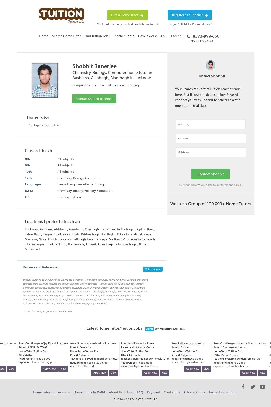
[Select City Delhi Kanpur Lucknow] (210, 126)
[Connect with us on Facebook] (243, 390)
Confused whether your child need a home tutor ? (127, 24)
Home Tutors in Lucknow (51, 392)
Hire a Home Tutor (125, 15)
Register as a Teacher (188, 15)
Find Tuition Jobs (97, 36)
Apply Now (47, 368)
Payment (153, 392)
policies (238, 185)
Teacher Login (123, 36)
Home (43, 36)
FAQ (164, 36)
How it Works (147, 36)
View (9, 368)
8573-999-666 (205, 37)
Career (176, 36)
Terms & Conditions (223, 392)
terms (224, 185)
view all (149, 328)
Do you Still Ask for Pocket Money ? (190, 24)
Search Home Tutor (66, 36)
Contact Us (172, 392)
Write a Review (153, 269)
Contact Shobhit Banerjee (94, 98)
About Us (116, 392)
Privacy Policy (194, 392)
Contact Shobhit (210, 174)
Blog (129, 392)
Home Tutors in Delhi (89, 392)
